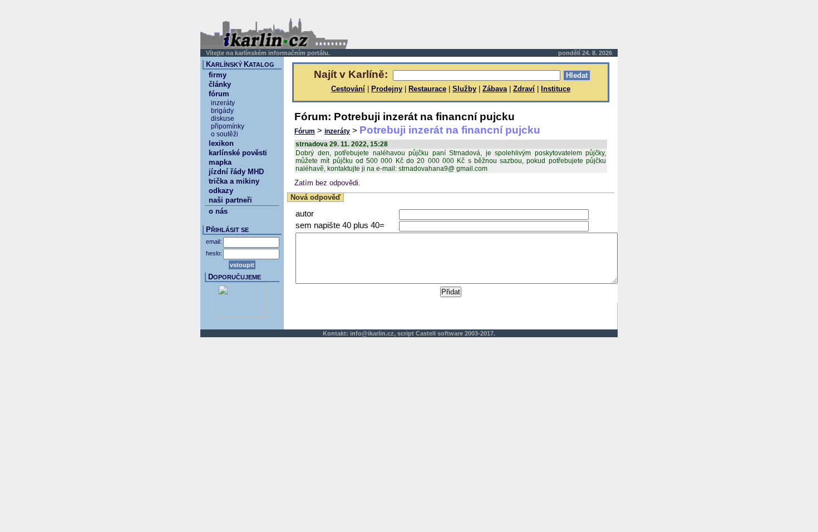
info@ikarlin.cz (372, 333)
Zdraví (524, 89)
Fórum (304, 131)
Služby (464, 89)
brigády (222, 111)
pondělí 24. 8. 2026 (585, 53)
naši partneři (230, 200)
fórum (219, 94)
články (220, 84)
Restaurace (427, 89)
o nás (218, 211)
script (405, 333)
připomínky (227, 126)
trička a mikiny (234, 181)
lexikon (221, 143)
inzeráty (337, 131)
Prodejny (386, 89)
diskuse (222, 118)
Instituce (555, 89)
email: (213, 241)
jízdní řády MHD (236, 172)
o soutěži (224, 134)
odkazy (221, 190)
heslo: (214, 253)
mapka (220, 162)
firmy (217, 75)
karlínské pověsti (238, 153)
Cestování (348, 89)
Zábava (494, 89)
